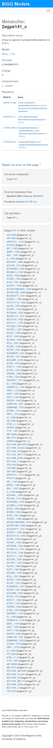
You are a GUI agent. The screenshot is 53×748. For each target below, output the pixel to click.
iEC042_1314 (14, 265)
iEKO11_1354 (14, 366)
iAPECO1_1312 (15, 241)
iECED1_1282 (15, 299)
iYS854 (11, 441)
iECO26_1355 (15, 326)
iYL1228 (11, 420)
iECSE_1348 (14, 346)
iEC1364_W (13, 451)
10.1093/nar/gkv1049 (29, 726)
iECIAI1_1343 (14, 309)
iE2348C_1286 (15, 261)
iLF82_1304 (13, 376)
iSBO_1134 (13, 390)
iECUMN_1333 (15, 359)
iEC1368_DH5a (15, 457)
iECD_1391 (13, 282)
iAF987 (11, 427)
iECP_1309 (13, 336)
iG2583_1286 (14, 373)
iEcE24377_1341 (16, 295)
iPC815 (11, 245)
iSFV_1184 (13, 397)
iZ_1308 (11, 417)
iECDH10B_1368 (16, 292)
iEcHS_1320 (14, 305)
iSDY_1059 (13, 393)
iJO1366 (11, 234)
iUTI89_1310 (14, 410)
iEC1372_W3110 (16, 454)
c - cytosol (7, 85)
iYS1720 (11, 464)
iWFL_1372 (13, 414)
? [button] (40, 164)
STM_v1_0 (13, 424)
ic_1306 (11, 258)
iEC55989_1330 (16, 268)
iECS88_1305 (14, 339)
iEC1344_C (13, 461)
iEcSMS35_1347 (16, 353)
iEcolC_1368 (14, 332)
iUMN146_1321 (15, 403)
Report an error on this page (20, 164)
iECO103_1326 (15, 319)
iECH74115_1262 (16, 302)
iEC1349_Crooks (16, 447)
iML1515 (12, 437)
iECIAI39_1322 (15, 312)
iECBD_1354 (14, 278)
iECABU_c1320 (15, 272)
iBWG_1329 (13, 251)
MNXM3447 (38, 195)
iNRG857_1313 (15, 380)
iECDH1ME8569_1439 (19, 289)
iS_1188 (11, 383)
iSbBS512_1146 (16, 387)
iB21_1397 (13, 255)
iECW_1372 (13, 363)
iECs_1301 (13, 343)
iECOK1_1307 (15, 329)
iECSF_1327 (14, 349)
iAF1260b (12, 434)
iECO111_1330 (15, 322)
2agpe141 (12, 178)
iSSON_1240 (14, 400)
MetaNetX (20, 201)
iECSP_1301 (14, 356)
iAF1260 (11, 238)
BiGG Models (16, 3)
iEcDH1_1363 (14, 285)
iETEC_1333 (14, 370)
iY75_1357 (13, 430)
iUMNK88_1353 (15, 407)
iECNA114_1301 (16, 316)
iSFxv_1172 (8, 53)
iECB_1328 (13, 275)
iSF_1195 (12, 248)
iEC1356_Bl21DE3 (17, 444)
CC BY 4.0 (31, 201)
